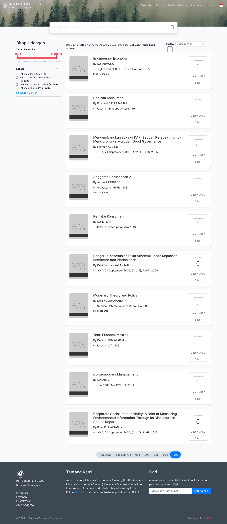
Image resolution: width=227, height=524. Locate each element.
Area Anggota (25, 505)
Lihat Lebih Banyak (26, 92)
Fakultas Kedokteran (33, 74)
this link (80, 492)
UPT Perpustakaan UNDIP (39, 84)
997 (147, 454)
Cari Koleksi (201, 490)
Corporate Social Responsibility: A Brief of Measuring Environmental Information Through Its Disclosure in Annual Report (135, 418)
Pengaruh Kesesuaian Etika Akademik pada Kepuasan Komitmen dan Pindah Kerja (135, 258)
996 (137, 454)
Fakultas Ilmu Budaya (35, 87)
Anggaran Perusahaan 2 (112, 177)
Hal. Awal (105, 454)
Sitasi (198, 82)
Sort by (170, 43)
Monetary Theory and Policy (115, 295)
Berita (171, 5)
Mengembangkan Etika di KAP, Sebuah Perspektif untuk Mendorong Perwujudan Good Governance (137, 139)
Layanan (21, 497)
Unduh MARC (198, 76)
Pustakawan (198, 5)
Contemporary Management (115, 374)
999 (165, 454)
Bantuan (183, 5)
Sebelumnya (123, 454)
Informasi (160, 5)
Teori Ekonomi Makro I (110, 335)
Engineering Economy (110, 58)
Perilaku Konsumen (108, 98)
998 (156, 454)
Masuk (213, 5)
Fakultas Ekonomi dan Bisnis (35, 79)
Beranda (146, 5)
